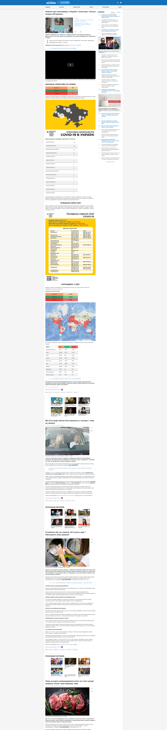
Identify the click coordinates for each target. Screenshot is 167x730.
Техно (91, 7)
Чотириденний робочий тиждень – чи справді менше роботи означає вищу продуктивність (82, 24)
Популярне (105, 7)
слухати (64, 2)
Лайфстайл (76, 7)
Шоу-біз (61, 7)
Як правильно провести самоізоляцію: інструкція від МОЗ (67, 378)
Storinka (79, 727)
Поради (50, 500)
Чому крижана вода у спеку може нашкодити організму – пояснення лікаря (74, 582)
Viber (62, 389)
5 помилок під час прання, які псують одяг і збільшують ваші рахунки (84, 20)
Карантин (63, 392)
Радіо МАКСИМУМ (54, 387)
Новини (47, 7)
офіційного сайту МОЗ (75, 45)
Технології (68, 500)
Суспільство (69, 392)
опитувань (52, 472)
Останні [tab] (113, 12)
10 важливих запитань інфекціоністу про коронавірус (64, 48)
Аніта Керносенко (60, 425)
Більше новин (110, 161)
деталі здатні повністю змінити (66, 644)
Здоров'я (75, 392)
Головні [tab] (119, 12)
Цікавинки (75, 649)
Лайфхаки (62, 500)
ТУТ (64, 289)
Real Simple (86, 579)
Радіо (120, 7)
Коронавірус (56, 392)
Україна (50, 392)
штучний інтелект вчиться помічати (66, 495)
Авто (73, 500)
